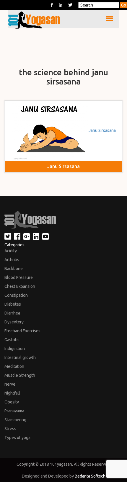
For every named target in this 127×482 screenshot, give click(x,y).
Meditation (14, 366)
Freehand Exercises (22, 330)
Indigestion (14, 348)
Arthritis (11, 259)
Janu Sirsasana (102, 130)
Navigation (23, 19)
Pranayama (14, 410)
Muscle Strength (19, 375)
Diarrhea (12, 313)
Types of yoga (17, 437)
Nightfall (12, 393)
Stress (10, 428)
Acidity (10, 250)
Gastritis (11, 339)
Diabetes (12, 304)
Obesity (11, 402)
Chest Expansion (19, 286)
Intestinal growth (20, 357)
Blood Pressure (18, 277)
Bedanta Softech (90, 476)
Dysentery (14, 322)
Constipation (16, 295)
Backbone (13, 268)
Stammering (15, 419)
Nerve (9, 384)
